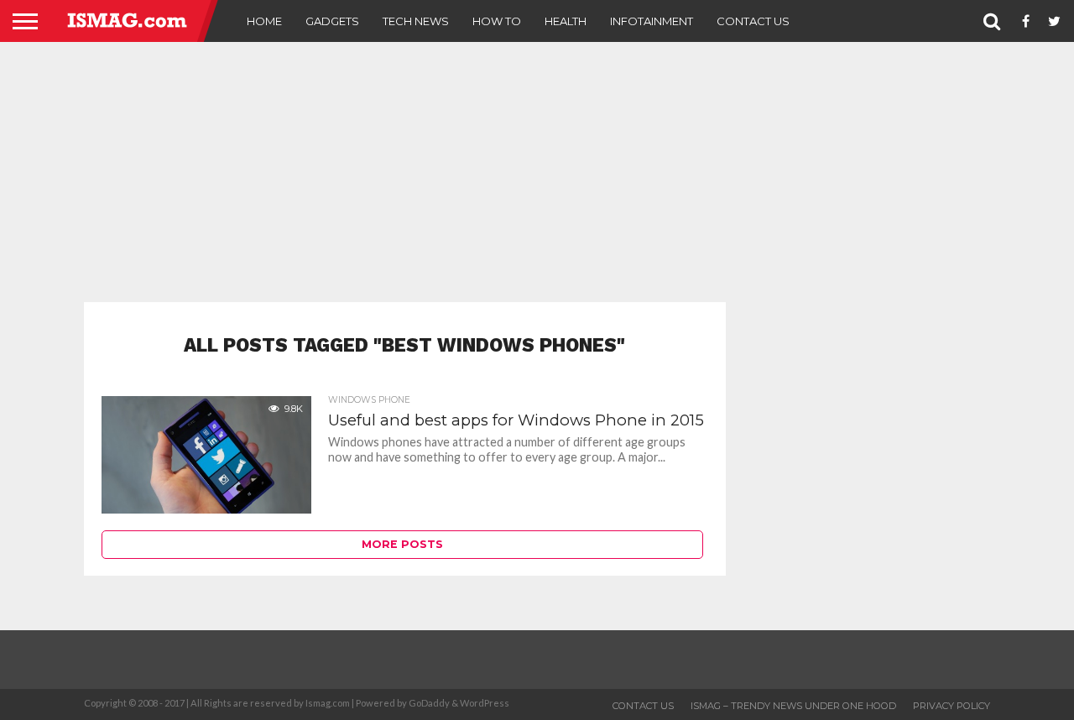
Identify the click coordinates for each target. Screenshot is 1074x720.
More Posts (402, 544)
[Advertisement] (537, 172)
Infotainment (651, 21)
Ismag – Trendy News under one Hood (793, 706)
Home (264, 21)
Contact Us (753, 21)
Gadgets (332, 21)
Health (566, 21)
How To (496, 21)
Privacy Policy (951, 706)
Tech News (416, 21)
